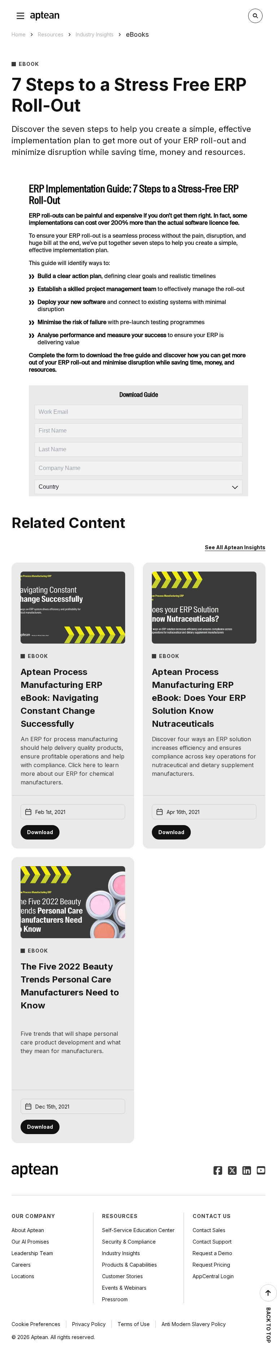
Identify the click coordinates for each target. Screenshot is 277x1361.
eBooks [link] (137, 34)
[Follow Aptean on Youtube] (261, 1171)
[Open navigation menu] (21, 16)
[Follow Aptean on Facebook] (218, 1171)
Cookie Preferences (36, 1324)
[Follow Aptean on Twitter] (232, 1171)
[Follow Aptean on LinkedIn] (246, 1171)
